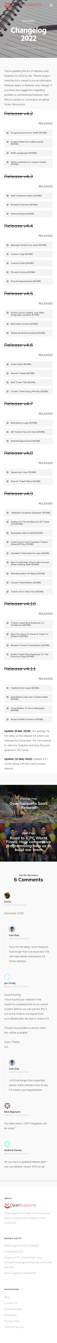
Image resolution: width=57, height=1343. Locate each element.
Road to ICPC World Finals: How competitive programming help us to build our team (28, 1262)
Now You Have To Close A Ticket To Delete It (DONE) (29, 635)
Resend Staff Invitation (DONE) (27, 719)
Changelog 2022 (14, 1251)
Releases (28, 21)
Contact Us (10, 1303)
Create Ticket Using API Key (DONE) (29, 391)
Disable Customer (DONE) (24, 204)
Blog (7, 1297)
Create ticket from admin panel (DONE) (27, 142)
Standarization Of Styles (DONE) (28, 573)
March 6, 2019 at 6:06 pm (19, 939)
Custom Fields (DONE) (22, 263)
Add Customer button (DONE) (26, 195)
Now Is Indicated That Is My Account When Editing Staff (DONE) (30, 563)
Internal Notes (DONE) (22, 213)
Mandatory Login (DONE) (24, 422)
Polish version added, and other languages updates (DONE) (27, 313)
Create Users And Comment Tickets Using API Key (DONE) (29, 543)
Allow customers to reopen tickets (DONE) (28, 163)
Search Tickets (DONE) (23, 373)
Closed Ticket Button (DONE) (26, 582)
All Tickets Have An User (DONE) (28, 431)
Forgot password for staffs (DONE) (29, 132)
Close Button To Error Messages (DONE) (27, 709)
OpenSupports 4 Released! (20, 1273)
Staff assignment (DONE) (24, 153)
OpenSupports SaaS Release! (21, 1245)
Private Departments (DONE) (26, 281)
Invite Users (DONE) (21, 364)
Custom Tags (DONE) (22, 254)
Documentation (13, 1309)
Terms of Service (14, 1327)
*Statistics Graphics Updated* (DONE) (30, 512)
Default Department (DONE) (25, 441)
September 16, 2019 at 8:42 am (16, 1115)
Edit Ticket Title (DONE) (23, 382)
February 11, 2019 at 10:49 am (16, 986)
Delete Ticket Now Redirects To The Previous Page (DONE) (29, 655)
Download (10, 1315)
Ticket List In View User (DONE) (27, 591)
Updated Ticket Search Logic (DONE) (30, 553)
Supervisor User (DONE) (23, 472)
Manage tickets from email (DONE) (29, 245)
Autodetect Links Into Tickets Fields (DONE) (29, 698)
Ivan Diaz (16, 48)
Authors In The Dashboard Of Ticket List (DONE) (30, 522)
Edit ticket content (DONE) (24, 323)
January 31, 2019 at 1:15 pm (15, 905)
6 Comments (43, 48)
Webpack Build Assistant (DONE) (28, 333)
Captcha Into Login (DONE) (25, 688)
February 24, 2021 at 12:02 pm (16, 1153)
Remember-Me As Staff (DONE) (27, 533)
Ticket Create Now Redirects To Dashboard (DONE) (27, 623)
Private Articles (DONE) (23, 272)
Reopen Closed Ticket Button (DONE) (30, 645)
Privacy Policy (12, 1321)
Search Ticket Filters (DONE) (25, 481)
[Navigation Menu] (51, 5)
